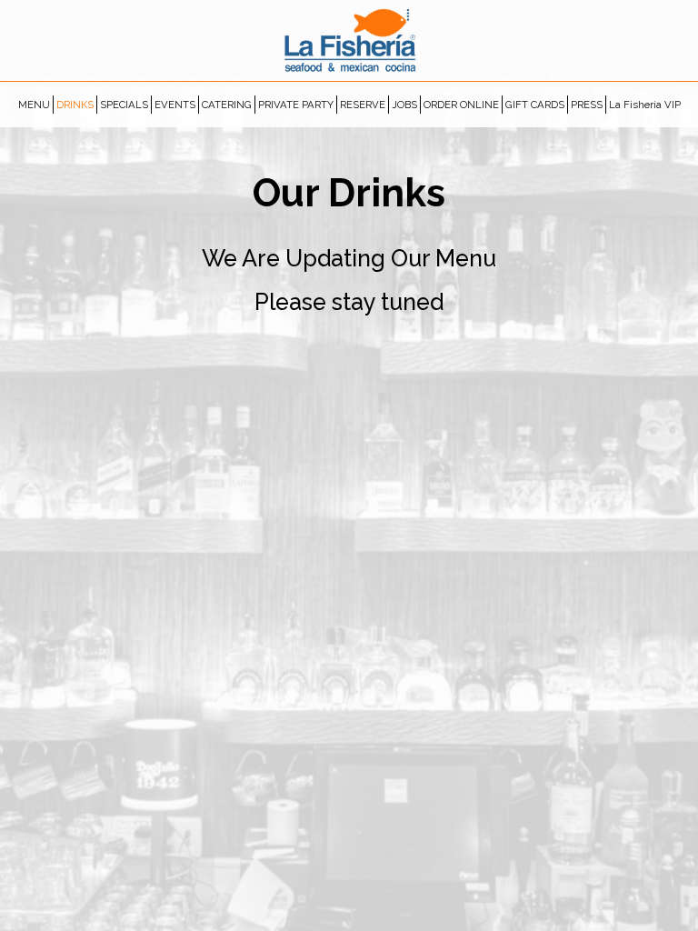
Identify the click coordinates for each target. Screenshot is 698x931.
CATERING (227, 104)
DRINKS (75, 104)
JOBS (404, 104)
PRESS (587, 104)
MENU (34, 104)
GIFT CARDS (534, 104)
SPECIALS (124, 104)
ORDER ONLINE (461, 104)
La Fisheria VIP (645, 104)
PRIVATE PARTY (296, 104)
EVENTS (175, 104)
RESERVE (362, 104)
